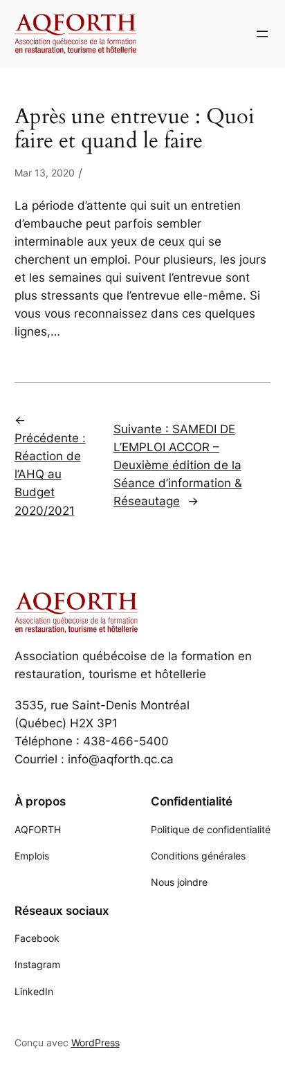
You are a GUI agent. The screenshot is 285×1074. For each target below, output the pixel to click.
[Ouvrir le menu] (262, 34)
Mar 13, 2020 (45, 173)
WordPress (95, 1042)
